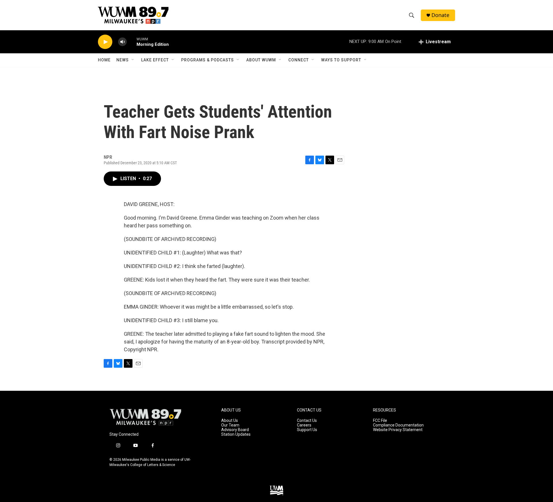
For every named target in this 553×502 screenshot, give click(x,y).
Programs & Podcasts (207, 60)
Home (104, 60)
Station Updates (236, 434)
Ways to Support (341, 60)
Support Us (307, 430)
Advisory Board (235, 430)
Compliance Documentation (398, 425)
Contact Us (307, 420)
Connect (298, 60)
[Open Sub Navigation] (133, 60)
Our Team (230, 425)
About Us (229, 420)
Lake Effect (155, 60)
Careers (304, 425)
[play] (105, 42)
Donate (440, 15)
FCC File (380, 420)
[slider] (131, 42)
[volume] (122, 41)
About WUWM (261, 60)
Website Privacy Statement (398, 430)
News (122, 60)
